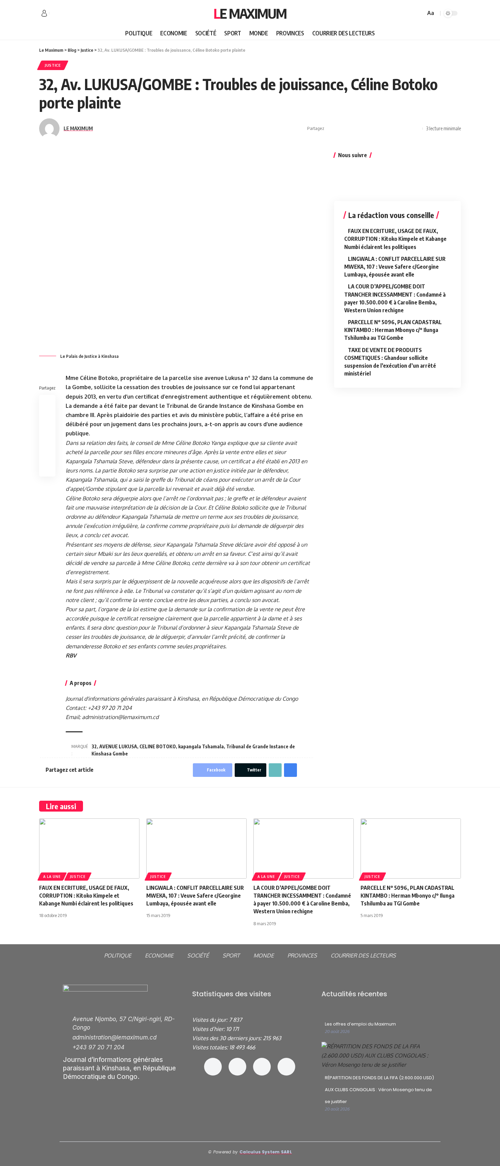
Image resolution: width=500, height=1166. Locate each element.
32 (94, 746)
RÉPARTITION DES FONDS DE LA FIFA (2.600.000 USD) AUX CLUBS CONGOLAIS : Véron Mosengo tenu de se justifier (379, 1090)
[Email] (384, 128)
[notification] (410, 13)
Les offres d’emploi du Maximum (360, 1024)
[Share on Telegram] (373, 128)
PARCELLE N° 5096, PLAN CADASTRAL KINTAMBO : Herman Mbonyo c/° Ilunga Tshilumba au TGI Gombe (393, 330)
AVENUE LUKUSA (118, 746)
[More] (415, 128)
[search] (419, 13)
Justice (53, 65)
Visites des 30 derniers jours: (227, 1038)
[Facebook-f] (213, 1067)
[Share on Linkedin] (363, 128)
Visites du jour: (210, 1019)
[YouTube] (69, 13)
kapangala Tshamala (201, 746)
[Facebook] (55, 13)
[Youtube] (286, 1067)
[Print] (405, 128)
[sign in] (44, 13)
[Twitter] (62, 13)
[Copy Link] (394, 128)
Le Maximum (250, 13)
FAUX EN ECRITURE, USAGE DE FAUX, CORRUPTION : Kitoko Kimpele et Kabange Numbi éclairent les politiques (395, 239)
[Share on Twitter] (342, 128)
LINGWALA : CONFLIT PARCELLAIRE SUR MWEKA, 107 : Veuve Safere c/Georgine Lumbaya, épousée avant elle (395, 266)
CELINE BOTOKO (157, 746)
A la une (52, 876)
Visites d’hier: (209, 1029)
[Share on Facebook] (331, 128)
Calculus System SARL (265, 1152)
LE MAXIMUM (78, 128)
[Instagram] (237, 1067)
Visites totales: (210, 1047)
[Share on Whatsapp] (352, 128)
